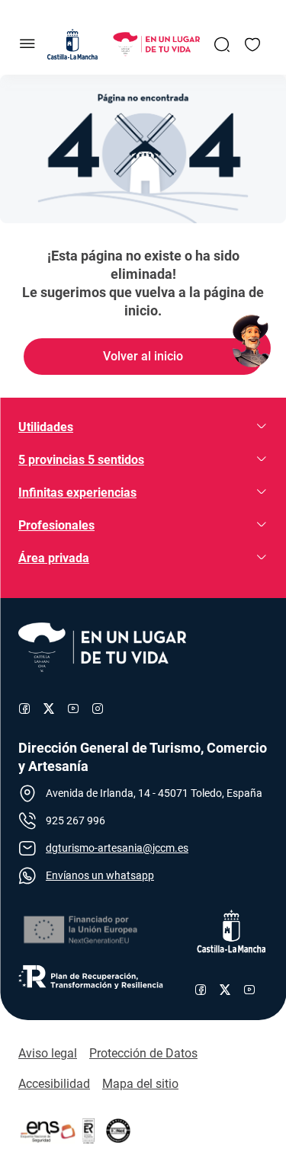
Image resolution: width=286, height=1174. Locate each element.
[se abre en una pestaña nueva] (79, 929)
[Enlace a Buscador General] (222, 44)
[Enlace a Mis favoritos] (252, 44)
